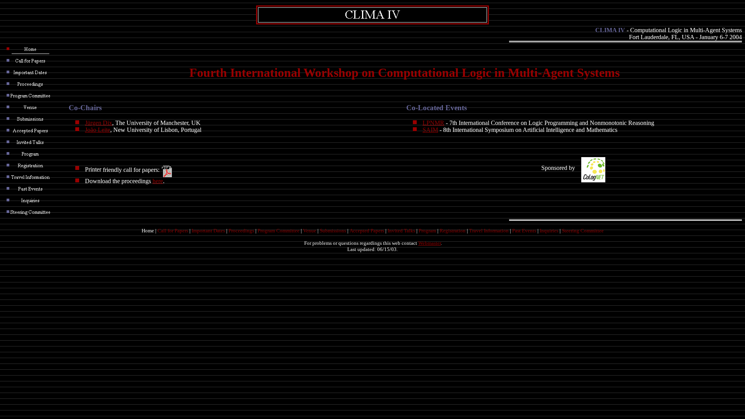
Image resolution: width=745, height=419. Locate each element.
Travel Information (489, 231)
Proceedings (241, 231)
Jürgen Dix (98, 122)
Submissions (333, 231)
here (157, 181)
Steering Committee (583, 231)
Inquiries (549, 231)
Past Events (524, 231)
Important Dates (208, 231)
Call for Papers (173, 231)
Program (427, 231)
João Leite (97, 129)
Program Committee (279, 231)
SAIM (430, 129)
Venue (309, 231)
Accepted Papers (367, 231)
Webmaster (429, 243)
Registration (453, 231)
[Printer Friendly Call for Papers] (167, 169)
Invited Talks (401, 231)
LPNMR (433, 122)
